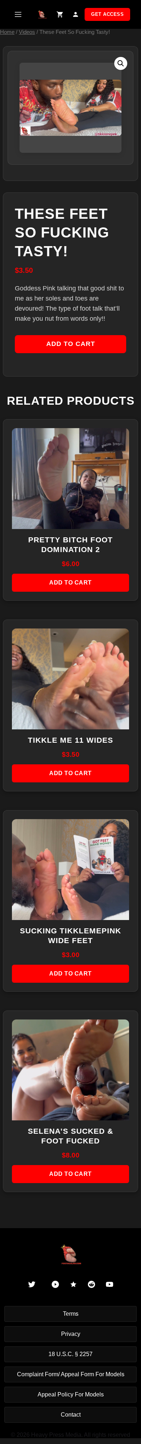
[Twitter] (32, 1284)
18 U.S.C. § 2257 (70, 1354)
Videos (27, 32)
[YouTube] (109, 1284)
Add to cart (70, 343)
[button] (120, 63)
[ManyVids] (73, 1284)
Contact (71, 1415)
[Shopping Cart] (60, 14)
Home (7, 32)
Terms (70, 1314)
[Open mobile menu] (18, 14)
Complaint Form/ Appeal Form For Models (70, 1374)
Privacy (70, 1334)
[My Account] (75, 14)
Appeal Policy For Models (71, 1394)
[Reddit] (91, 1284)
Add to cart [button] (70, 582)
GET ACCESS (107, 14)
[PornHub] (55, 1284)
